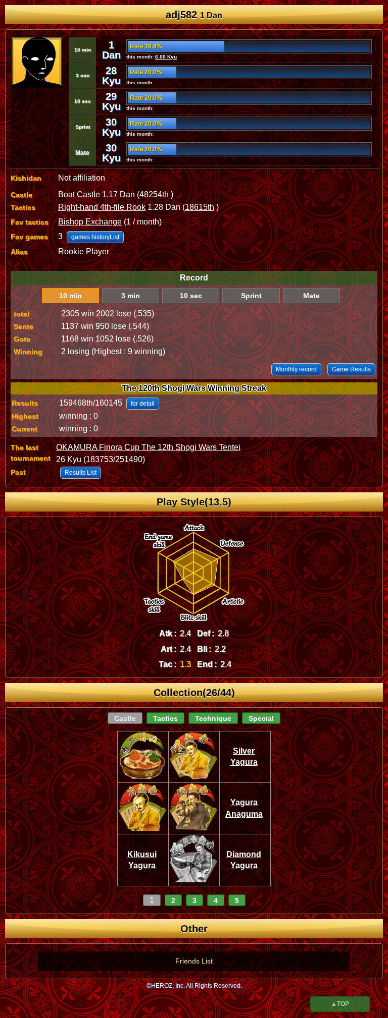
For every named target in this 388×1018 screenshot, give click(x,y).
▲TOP (340, 1003)
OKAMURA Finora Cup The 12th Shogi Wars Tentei (148, 447)
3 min (130, 296)
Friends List (194, 961)
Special (261, 718)
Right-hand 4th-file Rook (102, 207)
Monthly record (296, 369)
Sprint (251, 296)
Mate (311, 296)
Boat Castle (79, 194)
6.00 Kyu (166, 57)
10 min (70, 296)
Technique (213, 718)
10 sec (191, 296)
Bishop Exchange (90, 221)
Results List (80, 472)
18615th (199, 207)
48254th (154, 194)
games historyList (95, 237)
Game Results (351, 369)
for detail (143, 403)
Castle (125, 718)
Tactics (165, 718)
